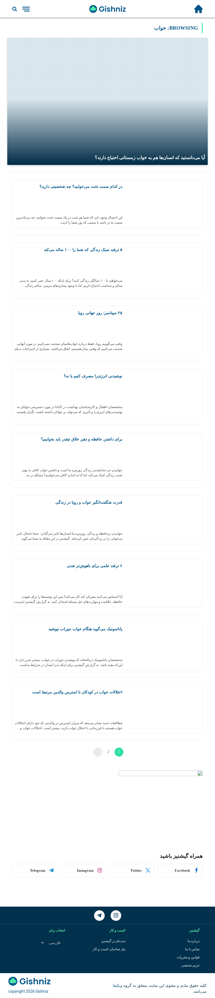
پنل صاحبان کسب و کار (109, 949)
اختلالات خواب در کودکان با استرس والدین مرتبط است (77, 692)
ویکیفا (117, 985)
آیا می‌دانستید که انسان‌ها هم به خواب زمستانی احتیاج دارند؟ (150, 157)
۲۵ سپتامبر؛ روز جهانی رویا (100, 313)
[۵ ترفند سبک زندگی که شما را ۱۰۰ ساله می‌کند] (164, 267)
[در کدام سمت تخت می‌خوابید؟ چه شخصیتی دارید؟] (164, 204)
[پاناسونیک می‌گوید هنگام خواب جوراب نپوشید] (164, 646)
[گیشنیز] (107, 9)
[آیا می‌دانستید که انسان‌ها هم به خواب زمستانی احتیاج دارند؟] (107, 101)
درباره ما (194, 941)
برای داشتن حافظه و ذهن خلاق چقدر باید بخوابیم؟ (81, 439)
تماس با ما (192, 949)
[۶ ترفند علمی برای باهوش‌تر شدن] (164, 583)
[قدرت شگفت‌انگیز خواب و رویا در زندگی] (164, 520)
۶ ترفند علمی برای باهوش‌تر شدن (94, 566)
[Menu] (26, 9)
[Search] (15, 9)
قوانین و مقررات (188, 957)
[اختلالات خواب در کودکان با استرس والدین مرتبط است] (164, 709)
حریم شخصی (190, 965)
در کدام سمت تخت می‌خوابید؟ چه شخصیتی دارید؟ (80, 186)
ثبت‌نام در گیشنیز (113, 941)
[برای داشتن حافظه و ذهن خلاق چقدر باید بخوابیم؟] (164, 456)
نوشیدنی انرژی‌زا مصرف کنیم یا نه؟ (93, 376)
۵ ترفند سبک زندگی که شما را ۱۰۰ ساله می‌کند (83, 250)
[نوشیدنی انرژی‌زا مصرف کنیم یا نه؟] (164, 393)
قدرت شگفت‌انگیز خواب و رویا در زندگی (88, 502)
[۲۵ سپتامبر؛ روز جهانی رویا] (164, 330)
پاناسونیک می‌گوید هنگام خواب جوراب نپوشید (85, 629)
